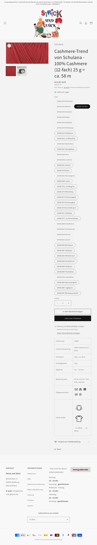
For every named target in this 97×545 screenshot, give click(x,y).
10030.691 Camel (65, 240)
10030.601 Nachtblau (66, 144)
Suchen (30, 506)
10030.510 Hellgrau (66, 123)
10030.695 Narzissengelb (67, 282)
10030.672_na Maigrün (66, 186)
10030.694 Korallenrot (66, 261)
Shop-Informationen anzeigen (68, 333)
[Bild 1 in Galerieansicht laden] (11, 71)
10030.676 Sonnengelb (66, 202)
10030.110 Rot (82, 106)
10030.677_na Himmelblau (67, 218)
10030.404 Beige (64, 117)
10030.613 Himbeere (65, 133)
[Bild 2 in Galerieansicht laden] (22, 71)
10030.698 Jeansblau (66, 277)
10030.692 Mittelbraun (66, 256)
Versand (66, 87)
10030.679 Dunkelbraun (66, 208)
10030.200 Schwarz (65, 112)
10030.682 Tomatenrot (67, 229)
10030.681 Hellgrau (64, 250)
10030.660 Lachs (63, 181)
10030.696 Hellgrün (64, 266)
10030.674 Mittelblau (65, 192)
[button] (5, 23)
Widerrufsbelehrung (35, 489)
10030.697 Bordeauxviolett (67, 293)
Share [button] (59, 449)
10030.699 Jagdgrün (65, 288)
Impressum (31, 474)
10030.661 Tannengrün (67, 176)
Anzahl (56, 298)
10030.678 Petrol (65, 235)
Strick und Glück (45, 539)
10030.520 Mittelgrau (66, 128)
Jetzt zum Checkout (73, 318)
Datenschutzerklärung (36, 484)
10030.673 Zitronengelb (66, 197)
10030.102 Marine (65, 107)
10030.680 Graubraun (67, 224)
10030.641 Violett (64, 165)
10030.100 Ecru (64, 155)
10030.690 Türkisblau (65, 272)
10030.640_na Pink (65, 160)
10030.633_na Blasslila (66, 138)
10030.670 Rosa (63, 170)
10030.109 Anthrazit (66, 101)
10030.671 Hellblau (64, 213)
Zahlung (30, 495)
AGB (29, 479)
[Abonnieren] (67, 519)
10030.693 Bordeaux (65, 245)
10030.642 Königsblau (65, 149)
